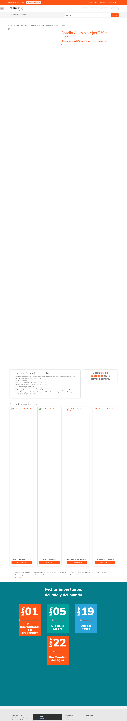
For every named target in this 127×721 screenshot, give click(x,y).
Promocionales (94, 9)
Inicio (10, 25)
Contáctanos (102, 2)
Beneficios (68, 680)
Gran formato (104, 9)
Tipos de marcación (71, 682)
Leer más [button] (18, 577)
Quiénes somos (92, 2)
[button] (5, 622)
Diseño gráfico (114, 9)
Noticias (110, 2)
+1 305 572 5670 (20, 2)
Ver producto (21, 562)
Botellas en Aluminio (38, 25)
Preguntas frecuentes (71, 684)
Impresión (85, 9)
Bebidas (27, 25)
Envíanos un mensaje (34, 2)
